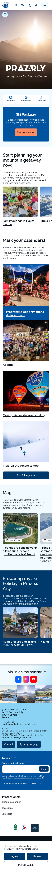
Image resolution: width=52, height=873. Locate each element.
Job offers (7, 814)
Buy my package (26, 132)
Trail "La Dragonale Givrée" (21, 465)
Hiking (44, 641)
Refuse (37, 856)
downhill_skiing (29, 4)
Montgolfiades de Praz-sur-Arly (24, 415)
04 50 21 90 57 (28, 744)
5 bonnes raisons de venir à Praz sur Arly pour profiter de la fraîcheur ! (20, 551)
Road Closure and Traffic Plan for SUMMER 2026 (19, 643)
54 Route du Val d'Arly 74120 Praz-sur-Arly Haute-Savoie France (14, 713)
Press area (7, 808)
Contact (8, 744)
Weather (10, 101)
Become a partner (11, 802)
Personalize (26, 865)
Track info (41, 101)
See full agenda (26, 475)
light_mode (16, 4)
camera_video (22, 4)
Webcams (26, 101)
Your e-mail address (13, 763)
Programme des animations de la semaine (25, 313)
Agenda (8, 364)
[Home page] (5, 4)
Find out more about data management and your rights (22, 783)
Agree (14, 856)
